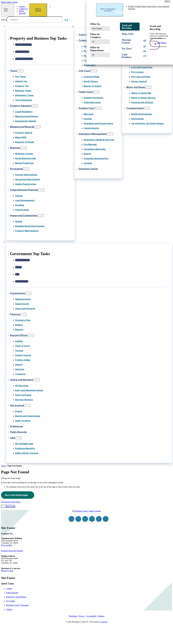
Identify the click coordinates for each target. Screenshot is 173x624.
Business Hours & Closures (12, 551)
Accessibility (91, 616)
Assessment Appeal (25, 121)
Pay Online (10, 601)
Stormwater (137, 118)
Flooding (19, 205)
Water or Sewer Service (143, 97)
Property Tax (22, 86)
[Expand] (29, 26)
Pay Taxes (20, 76)
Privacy (82, 616)
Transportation (134, 108)
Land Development (25, 200)
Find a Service (38, 10)
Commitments (91, 128)
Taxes (13, 70)
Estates (88, 118)
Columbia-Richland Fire (96, 158)
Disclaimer (73, 616)
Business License (24, 153)
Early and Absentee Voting (29, 390)
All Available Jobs (24, 443)
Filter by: (95, 24)
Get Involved (17, 405)
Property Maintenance (27, 231)
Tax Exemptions (23, 100)
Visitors (9, 609)
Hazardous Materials (94, 149)
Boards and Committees (27, 416)
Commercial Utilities (142, 102)
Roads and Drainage (141, 114)
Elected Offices (18, 335)
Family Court (86, 92)
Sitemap (101, 616)
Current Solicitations (26, 174)
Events (18, 411)
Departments (22, 304)
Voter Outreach (23, 395)
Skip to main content (9, 2)
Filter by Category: (95, 35)
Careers (9, 588)
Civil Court (84, 71)
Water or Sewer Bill (141, 93)
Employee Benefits (25, 448)
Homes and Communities (23, 215)
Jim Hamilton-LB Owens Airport (147, 123)
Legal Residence (23, 111)
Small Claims (91, 81)
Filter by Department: (97, 49)
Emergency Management (93, 134)
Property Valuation (20, 105)
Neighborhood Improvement (29, 226)
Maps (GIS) (20, 137)
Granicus (104, 622)
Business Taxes (23, 90)
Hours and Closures (25, 308)
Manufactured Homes (26, 116)
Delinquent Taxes (24, 95)
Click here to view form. (11, 502)
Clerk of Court (22, 346)
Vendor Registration (25, 184)
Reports (19, 329)
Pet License (137, 72)
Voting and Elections (21, 379)
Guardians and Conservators (98, 123)
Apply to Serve (22, 420)
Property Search (23, 132)
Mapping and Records (22, 126)
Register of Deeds (24, 142)
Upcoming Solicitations (27, 179)
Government (12, 242)
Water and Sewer (135, 87)
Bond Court (89, 65)
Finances (15, 314)
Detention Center (88, 168)
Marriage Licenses (126, 41)
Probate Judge (22, 360)
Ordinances (16, 426)
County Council (23, 355)
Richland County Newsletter (17, 605)
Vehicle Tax (21, 81)
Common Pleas (91, 76)
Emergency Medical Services (99, 139)
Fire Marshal (90, 144)
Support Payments (93, 97)
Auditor (19, 341)
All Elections (21, 385)
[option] (74, 7)
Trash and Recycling (127, 26)
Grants (18, 221)
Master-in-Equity (93, 86)
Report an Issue (7, 571)
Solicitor (19, 369)
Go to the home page (16, 495)
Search (3, 20)
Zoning (19, 195)
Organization (17, 293)
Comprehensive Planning (24, 190)
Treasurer (20, 374)
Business (15, 147)
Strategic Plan (23, 320)
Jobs (12, 438)
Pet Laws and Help (140, 76)
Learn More (161, 42)
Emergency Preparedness (16, 597)
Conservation (22, 210)
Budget (19, 325)
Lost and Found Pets (141, 67)
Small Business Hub (25, 158)
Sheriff (87, 154)
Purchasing (16, 168)
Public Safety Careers (26, 453)
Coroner (88, 163)
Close (167, 1)
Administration (23, 299)
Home (3, 466)
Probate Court (87, 108)
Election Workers (24, 399)
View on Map (6, 545)
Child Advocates (92, 102)
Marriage (88, 114)
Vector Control (139, 81)
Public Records (18, 432)
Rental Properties (24, 163)
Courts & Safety (82, 26)
